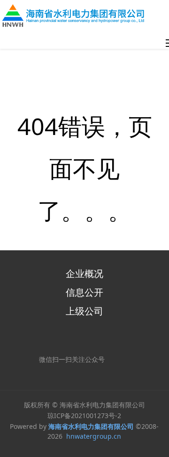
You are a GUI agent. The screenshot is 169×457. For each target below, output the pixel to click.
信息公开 (84, 292)
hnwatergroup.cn (93, 436)
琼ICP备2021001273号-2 (84, 415)
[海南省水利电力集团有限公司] (76, 15)
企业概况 (84, 273)
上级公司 (84, 311)
